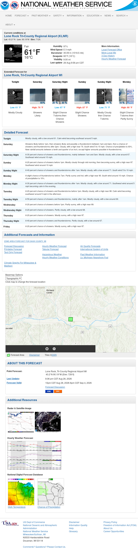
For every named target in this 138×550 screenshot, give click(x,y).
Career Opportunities (114, 531)
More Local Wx (109, 52)
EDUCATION (93, 15)
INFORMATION (74, 15)
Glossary (73, 531)
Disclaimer (34, 354)
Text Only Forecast (13, 252)
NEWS (108, 15)
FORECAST (21, 15)
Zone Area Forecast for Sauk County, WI (25, 241)
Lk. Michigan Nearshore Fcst (94, 257)
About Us (108, 528)
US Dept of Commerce (34, 522)
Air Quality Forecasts (90, 246)
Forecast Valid (14, 382)
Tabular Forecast (50, 249)
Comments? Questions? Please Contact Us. (44, 546)
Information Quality (78, 525)
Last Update (13, 378)
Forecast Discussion (14, 246)
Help (71, 528)
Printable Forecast (13, 249)
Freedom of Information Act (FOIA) (120, 525)
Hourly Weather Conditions (55, 257)
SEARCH (121, 15)
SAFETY (57, 15)
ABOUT (9, 24)
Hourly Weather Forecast (54, 246)
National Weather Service (35, 531)
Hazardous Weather (52, 254)
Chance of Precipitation (49, 506)
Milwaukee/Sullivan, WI (34, 534)
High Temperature (17, 506)
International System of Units (94, 249)
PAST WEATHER (40, 15)
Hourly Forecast (114, 58)
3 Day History (108, 55)
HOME (8, 15)
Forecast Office (112, 49)
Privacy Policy (110, 522)
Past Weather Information (92, 254)
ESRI (54, 354)
